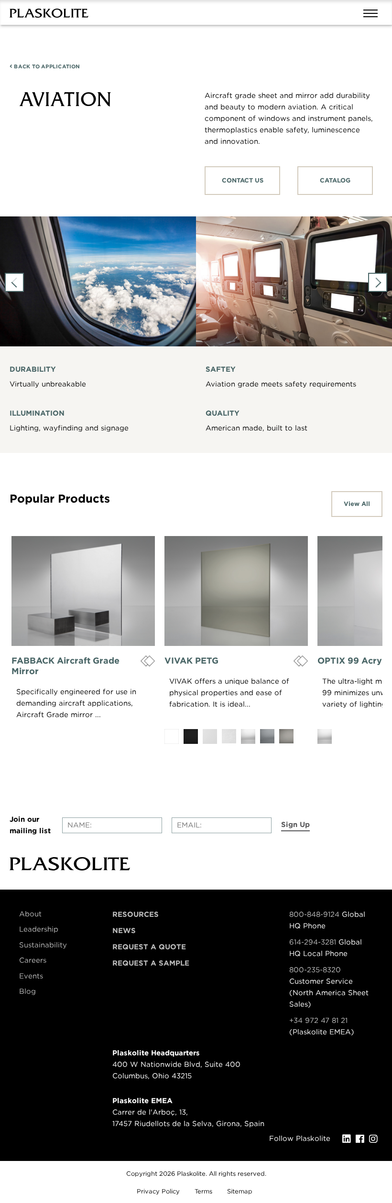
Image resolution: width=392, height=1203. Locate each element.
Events (31, 976)
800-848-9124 (314, 914)
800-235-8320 (315, 970)
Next (377, 282)
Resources (135, 914)
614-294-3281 (313, 942)
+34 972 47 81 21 (318, 1020)
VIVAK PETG (191, 660)
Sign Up (295, 824)
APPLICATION (46, 66)
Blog (27, 991)
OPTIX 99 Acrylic (354, 660)
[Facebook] (362, 1139)
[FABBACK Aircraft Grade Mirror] (83, 591)
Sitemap (239, 1191)
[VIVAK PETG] (236, 591)
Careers (32, 960)
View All (357, 503)
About (30, 914)
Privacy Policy (158, 1191)
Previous (14, 282)
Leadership (38, 929)
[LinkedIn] (349, 1139)
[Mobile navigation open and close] (372, 12)
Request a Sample (150, 963)
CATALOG (335, 180)
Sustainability (43, 945)
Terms (203, 1191)
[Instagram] (375, 1139)
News (124, 930)
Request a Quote (149, 947)
